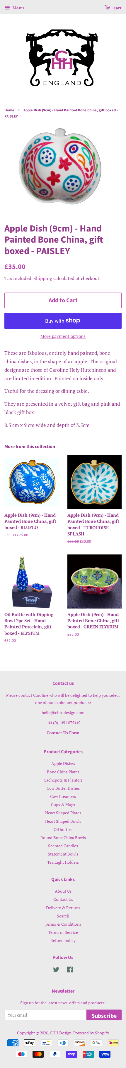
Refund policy (63, 940)
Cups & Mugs (63, 804)
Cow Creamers (63, 796)
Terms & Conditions (63, 924)
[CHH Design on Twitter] (56, 970)
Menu (17, 8)
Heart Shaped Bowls (63, 821)
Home (9, 110)
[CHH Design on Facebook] (70, 970)
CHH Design (60, 1033)
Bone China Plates (63, 772)
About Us (63, 891)
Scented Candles (63, 845)
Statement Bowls (63, 854)
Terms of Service (63, 932)
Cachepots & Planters (63, 780)
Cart (117, 8)
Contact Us (63, 899)
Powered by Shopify (91, 1033)
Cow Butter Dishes (63, 788)
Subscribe (104, 1016)
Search (63, 916)
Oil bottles (63, 829)
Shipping (42, 278)
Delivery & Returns (63, 907)
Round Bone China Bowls (63, 837)
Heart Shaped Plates (63, 812)
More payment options (63, 336)
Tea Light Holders (63, 862)
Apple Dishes (63, 763)
